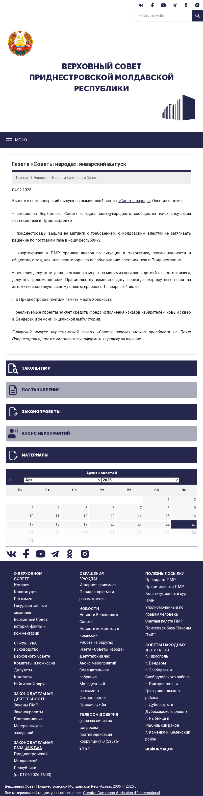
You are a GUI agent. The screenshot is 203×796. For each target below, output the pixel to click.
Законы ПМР (36, 368)
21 (140, 524)
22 (168, 524)
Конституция (25, 591)
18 (57, 524)
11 (57, 516)
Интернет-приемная (97, 585)
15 (168, 516)
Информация (159, 749)
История (21, 585)
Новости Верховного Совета (75, 178)
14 (140, 516)
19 (85, 524)
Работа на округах (96, 642)
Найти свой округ (30, 684)
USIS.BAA (33, 748)
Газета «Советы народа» (101, 649)
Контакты (23, 677)
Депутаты (23, 670)
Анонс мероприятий (46, 433)
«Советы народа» (134, 200)
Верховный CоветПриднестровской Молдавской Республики (101, 77)
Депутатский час (94, 656)
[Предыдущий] (10, 480)
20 (113, 524)
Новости (41, 178)
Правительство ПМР (164, 586)
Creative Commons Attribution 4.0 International (121, 793)
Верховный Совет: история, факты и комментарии (31, 626)
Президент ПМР (160, 579)
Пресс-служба (92, 704)
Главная (22, 178)
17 (31, 524)
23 (194, 524)
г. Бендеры (155, 663)
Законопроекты (41, 411)
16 (194, 516)
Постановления (41, 390)
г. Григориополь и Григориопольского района (163, 691)
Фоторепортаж (93, 697)
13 (113, 516)
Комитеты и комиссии (34, 663)
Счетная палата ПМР (164, 621)
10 (31, 516)
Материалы (35, 455)
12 (85, 516)
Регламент (24, 598)
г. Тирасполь (156, 656)
